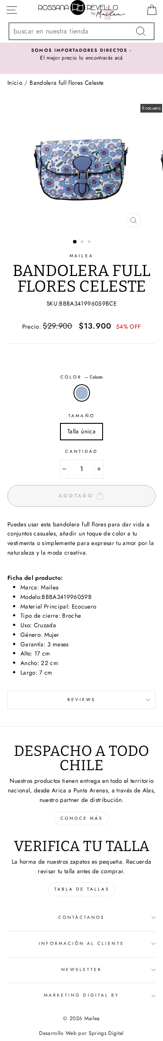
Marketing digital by (81, 995)
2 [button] (83, 242)
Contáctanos (81, 917)
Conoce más (81, 818)
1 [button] (75, 242)
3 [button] (90, 242)
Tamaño (81, 415)
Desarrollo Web (58, 1033)
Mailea (81, 256)
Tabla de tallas (81, 889)
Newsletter (81, 969)
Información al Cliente (81, 943)
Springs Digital (106, 1033)
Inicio (14, 82)
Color (81, 377)
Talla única (81, 431)
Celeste (81, 393)
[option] (81, 55)
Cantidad (81, 451)
